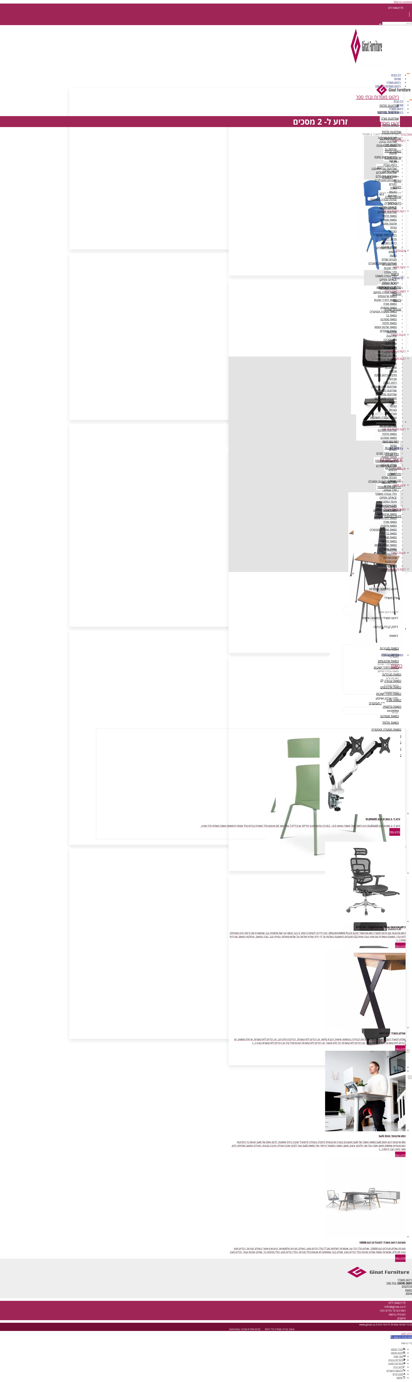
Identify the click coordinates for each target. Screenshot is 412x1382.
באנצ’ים (392, 203)
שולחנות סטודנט (387, 212)
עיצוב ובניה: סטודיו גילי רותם (280, 1329)
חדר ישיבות (390, 268)
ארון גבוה (391, 336)
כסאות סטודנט (388, 220)
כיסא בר (392, 348)
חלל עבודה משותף (386, 276)
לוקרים (393, 184)
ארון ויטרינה (390, 339)
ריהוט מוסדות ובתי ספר (390, 112)
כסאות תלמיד (389, 216)
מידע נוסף (394, 832)
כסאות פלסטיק (388, 308)
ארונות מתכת (389, 223)
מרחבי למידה (389, 239)
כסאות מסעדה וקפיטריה (383, 311)
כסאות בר (391, 315)
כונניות (393, 192)
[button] (401, 1337)
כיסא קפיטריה (389, 352)
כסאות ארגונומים (387, 296)
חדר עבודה (390, 272)
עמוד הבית (406, 134)
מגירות (393, 161)
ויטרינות (392, 195)
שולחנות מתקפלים (386, 176)
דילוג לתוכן (406, 1333)
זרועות (393, 255)
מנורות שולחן (389, 259)
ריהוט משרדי (393, 82)
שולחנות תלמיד (388, 208)
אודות (397, 79)
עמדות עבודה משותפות (383, 199)
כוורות (393, 188)
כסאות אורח (390, 304)
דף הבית (396, 75)
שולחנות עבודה (388, 141)
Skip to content (403, 2)
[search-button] (380, 24)
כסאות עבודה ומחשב (385, 292)
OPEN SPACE (388, 279)
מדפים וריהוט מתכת (385, 157)
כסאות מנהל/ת (388, 288)
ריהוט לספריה (389, 243)
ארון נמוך (391, 332)
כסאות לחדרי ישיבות (385, 300)
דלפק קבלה (390, 165)
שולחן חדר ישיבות (386, 145)
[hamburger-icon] (408, 73)
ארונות (393, 153)
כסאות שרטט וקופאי (385, 327)
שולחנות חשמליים (386, 172)
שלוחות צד (390, 149)
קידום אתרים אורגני (250, 1329)
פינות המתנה (389, 283)
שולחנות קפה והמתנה (384, 168)
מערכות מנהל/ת (387, 137)
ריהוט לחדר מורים (386, 235)
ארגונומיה (400, 250)
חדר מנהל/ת (389, 264)
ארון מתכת (391, 343)
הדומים (393, 251)
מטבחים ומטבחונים (386, 180)
